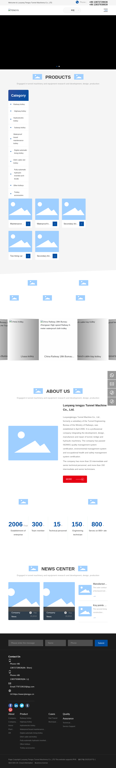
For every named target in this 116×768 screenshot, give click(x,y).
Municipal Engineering (27, 331)
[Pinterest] (10, 710)
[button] (56, 66)
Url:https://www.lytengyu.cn (22, 694)
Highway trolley (20, 111)
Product (24, 714)
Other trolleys (18, 185)
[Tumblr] (27, 705)
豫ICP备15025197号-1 (87, 760)
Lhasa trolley (27, 328)
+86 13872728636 (92, 2)
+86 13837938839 (98, 5)
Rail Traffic (89, 331)
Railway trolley (19, 104)
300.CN (15, 763)
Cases (52, 714)
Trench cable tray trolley (89, 328)
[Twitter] (22, 705)
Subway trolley (19, 128)
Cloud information (26, 763)
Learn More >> (27, 351)
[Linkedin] (16, 705)
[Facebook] (10, 705)
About (11, 714)
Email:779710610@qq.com (22, 686)
